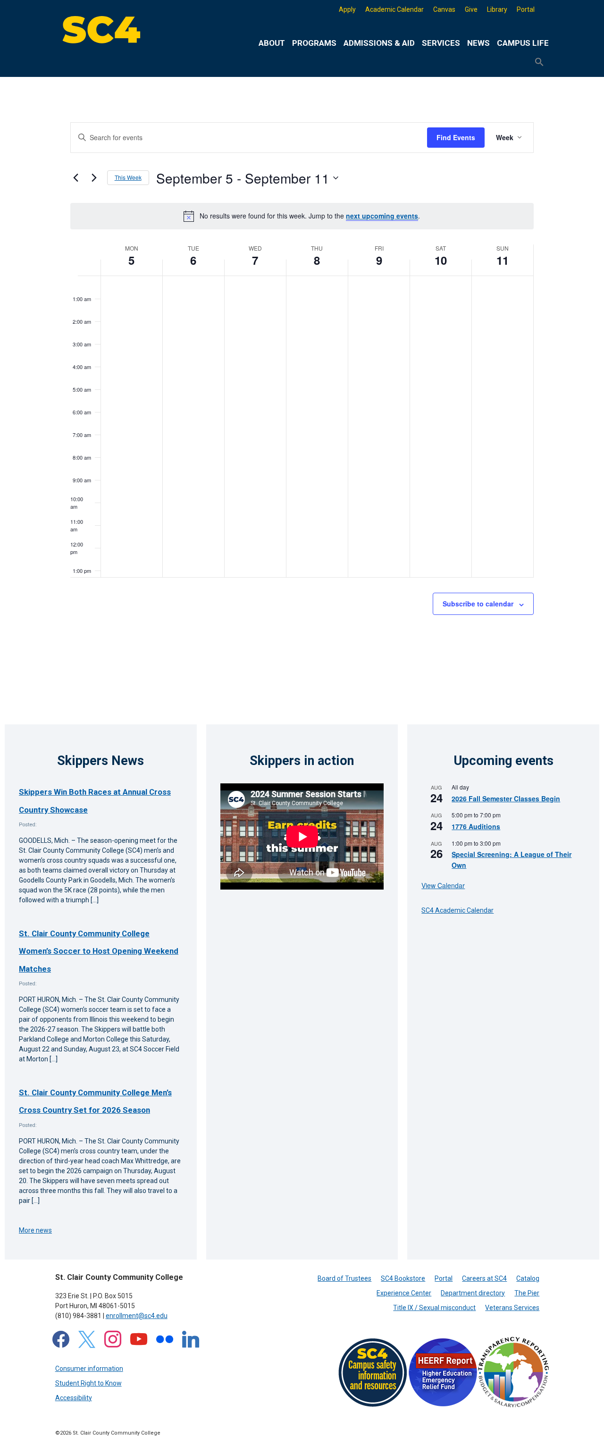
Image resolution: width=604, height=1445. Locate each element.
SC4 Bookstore (403, 1278)
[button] (539, 62)
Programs (314, 43)
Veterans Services (512, 1307)
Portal (526, 9)
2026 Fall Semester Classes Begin (506, 798)
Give (471, 9)
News (478, 43)
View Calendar (443, 885)
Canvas (444, 9)
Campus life (523, 43)
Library (497, 9)
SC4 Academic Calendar (457, 910)
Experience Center (404, 1293)
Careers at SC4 (484, 1278)
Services (441, 43)
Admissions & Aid (379, 43)
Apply (347, 9)
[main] (302, 391)
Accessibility (73, 1398)
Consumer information (89, 1368)
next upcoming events (382, 215)
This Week (128, 177)
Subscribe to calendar (478, 603)
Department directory (473, 1293)
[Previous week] (76, 178)
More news (35, 1230)
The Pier (526, 1293)
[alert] (302, 216)
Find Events (455, 137)
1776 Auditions (476, 826)
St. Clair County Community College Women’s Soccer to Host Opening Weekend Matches (98, 951)
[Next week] (94, 178)
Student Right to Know (88, 1383)
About (272, 43)
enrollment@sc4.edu (137, 1315)
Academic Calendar (394, 9)
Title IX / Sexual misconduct (434, 1307)
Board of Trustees (344, 1278)
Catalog (527, 1278)
